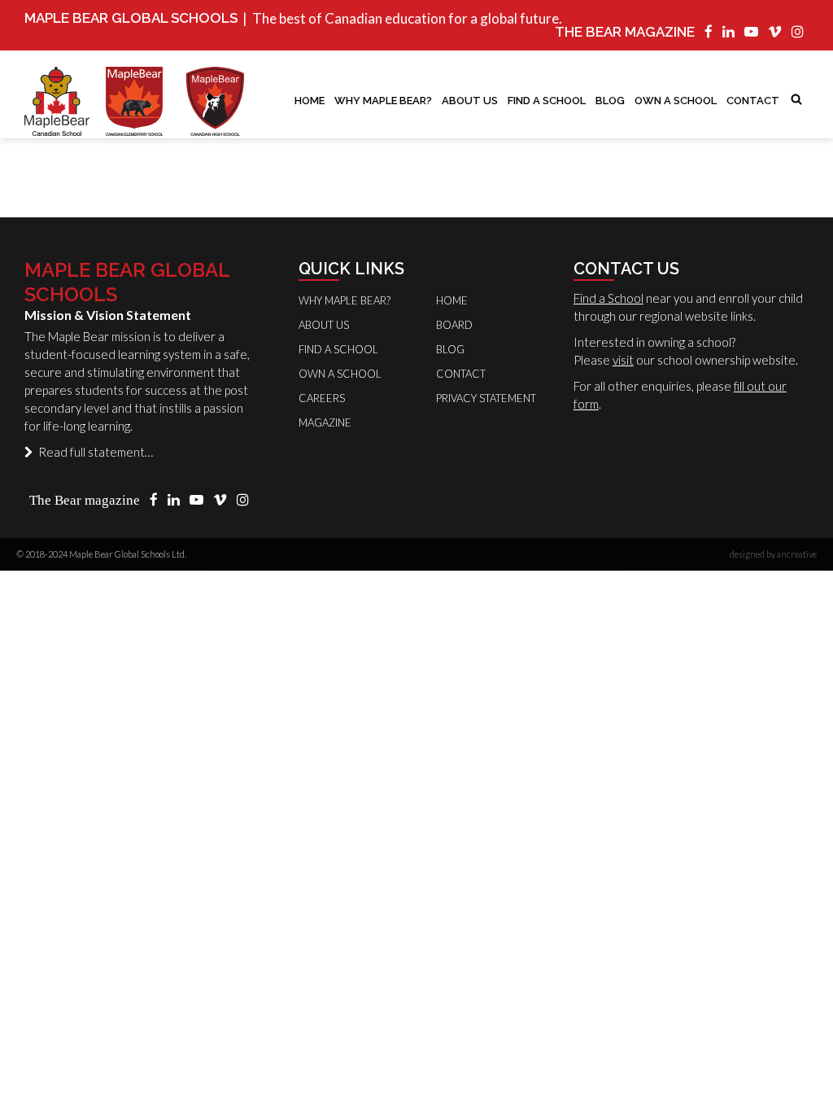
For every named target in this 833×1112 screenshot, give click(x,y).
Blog (610, 100)
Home (309, 100)
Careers (322, 398)
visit (623, 359)
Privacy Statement (486, 398)
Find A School (547, 100)
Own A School (340, 373)
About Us (470, 100)
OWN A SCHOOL (676, 100)
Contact (752, 100)
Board (454, 324)
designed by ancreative (773, 554)
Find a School (608, 298)
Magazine (325, 422)
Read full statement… (93, 451)
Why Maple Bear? (383, 100)
